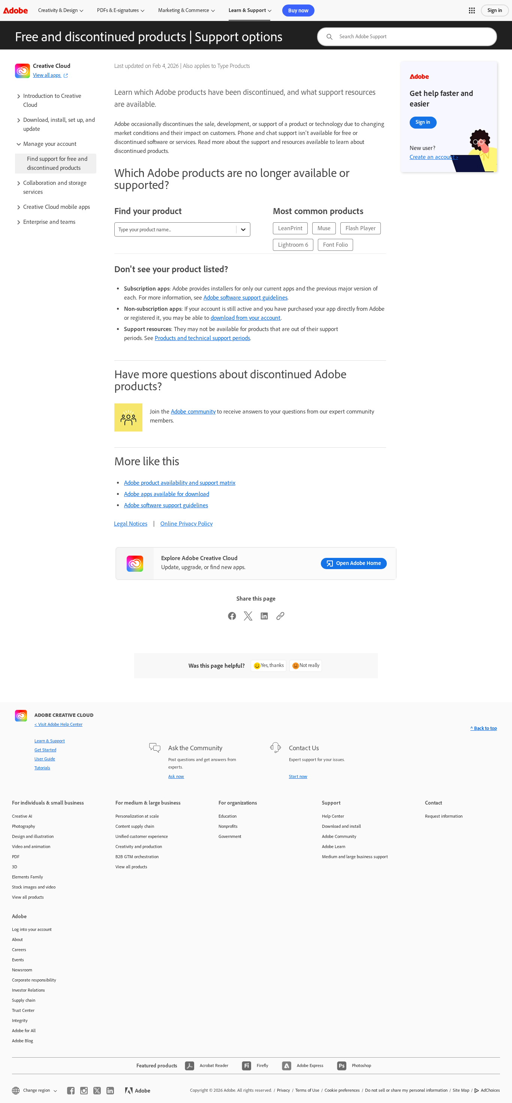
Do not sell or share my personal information (406, 1090)
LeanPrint (290, 228)
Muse (324, 228)
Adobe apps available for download (166, 494)
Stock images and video (33, 887)
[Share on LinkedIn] (264, 618)
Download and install (341, 826)
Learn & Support (247, 10)
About (17, 939)
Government (230, 836)
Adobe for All (24, 1030)
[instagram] (84, 1090)
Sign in (495, 10)
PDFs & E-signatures (118, 10)
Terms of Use (307, 1090)
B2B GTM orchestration (137, 856)
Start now (298, 776)
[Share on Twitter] (248, 618)
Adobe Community (339, 836)
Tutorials (42, 767)
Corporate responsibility (34, 980)
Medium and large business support (355, 856)
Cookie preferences (342, 1090)
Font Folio (335, 244)
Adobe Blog (22, 1040)
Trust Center (23, 1010)
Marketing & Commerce (183, 10)
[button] (472, 10)
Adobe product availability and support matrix (179, 482)
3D (14, 866)
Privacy (283, 1090)
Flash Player (361, 228)
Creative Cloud (51, 65)
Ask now (176, 776)
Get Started (45, 749)
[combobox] (407, 36)
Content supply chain (134, 826)
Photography (23, 826)
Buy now (298, 10)
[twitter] (97, 1090)
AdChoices (490, 1090)
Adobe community (193, 411)
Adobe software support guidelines (245, 297)
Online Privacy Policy (186, 523)
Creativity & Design (58, 10)
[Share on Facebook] (232, 618)
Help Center (333, 816)
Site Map (461, 1090)
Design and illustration (33, 836)
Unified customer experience (141, 836)
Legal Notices (130, 523)
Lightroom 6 (293, 244)
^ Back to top (483, 728)
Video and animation (31, 846)
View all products (28, 897)
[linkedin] (110, 1090)
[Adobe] (15, 10)
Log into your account (32, 929)
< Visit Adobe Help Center (58, 724)
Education (228, 816)
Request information (444, 816)
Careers (19, 949)
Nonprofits (228, 826)
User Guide (44, 758)
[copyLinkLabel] (280, 618)
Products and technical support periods (202, 338)
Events (18, 959)
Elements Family (27, 877)
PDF (15, 856)
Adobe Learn (333, 846)
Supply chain (23, 1000)
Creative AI (22, 816)
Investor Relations (28, 990)
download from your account (246, 317)
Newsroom (22, 970)
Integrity (20, 1020)
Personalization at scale (137, 816)
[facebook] (71, 1090)
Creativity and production (138, 846)
